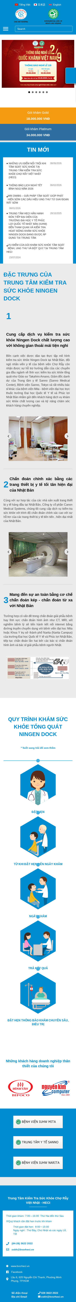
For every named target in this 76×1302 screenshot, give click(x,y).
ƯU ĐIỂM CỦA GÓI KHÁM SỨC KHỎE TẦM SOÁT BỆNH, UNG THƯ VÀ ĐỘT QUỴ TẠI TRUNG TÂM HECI (36, 247)
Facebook (16, 1270)
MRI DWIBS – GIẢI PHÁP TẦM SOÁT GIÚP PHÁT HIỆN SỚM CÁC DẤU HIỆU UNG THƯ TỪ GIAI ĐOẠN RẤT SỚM (38, 198)
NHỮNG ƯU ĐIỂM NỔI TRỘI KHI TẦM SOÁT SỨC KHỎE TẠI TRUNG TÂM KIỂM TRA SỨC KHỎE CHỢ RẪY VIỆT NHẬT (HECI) (27, 168)
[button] (38, 111)
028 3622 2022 (49, 1293)
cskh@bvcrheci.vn (52, 1296)
